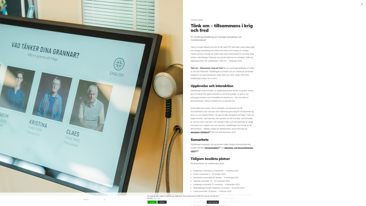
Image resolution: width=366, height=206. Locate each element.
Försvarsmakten (212, 148)
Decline (162, 202)
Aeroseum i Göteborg (201, 132)
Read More (157, 198)
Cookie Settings (213, 202)
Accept (152, 202)
